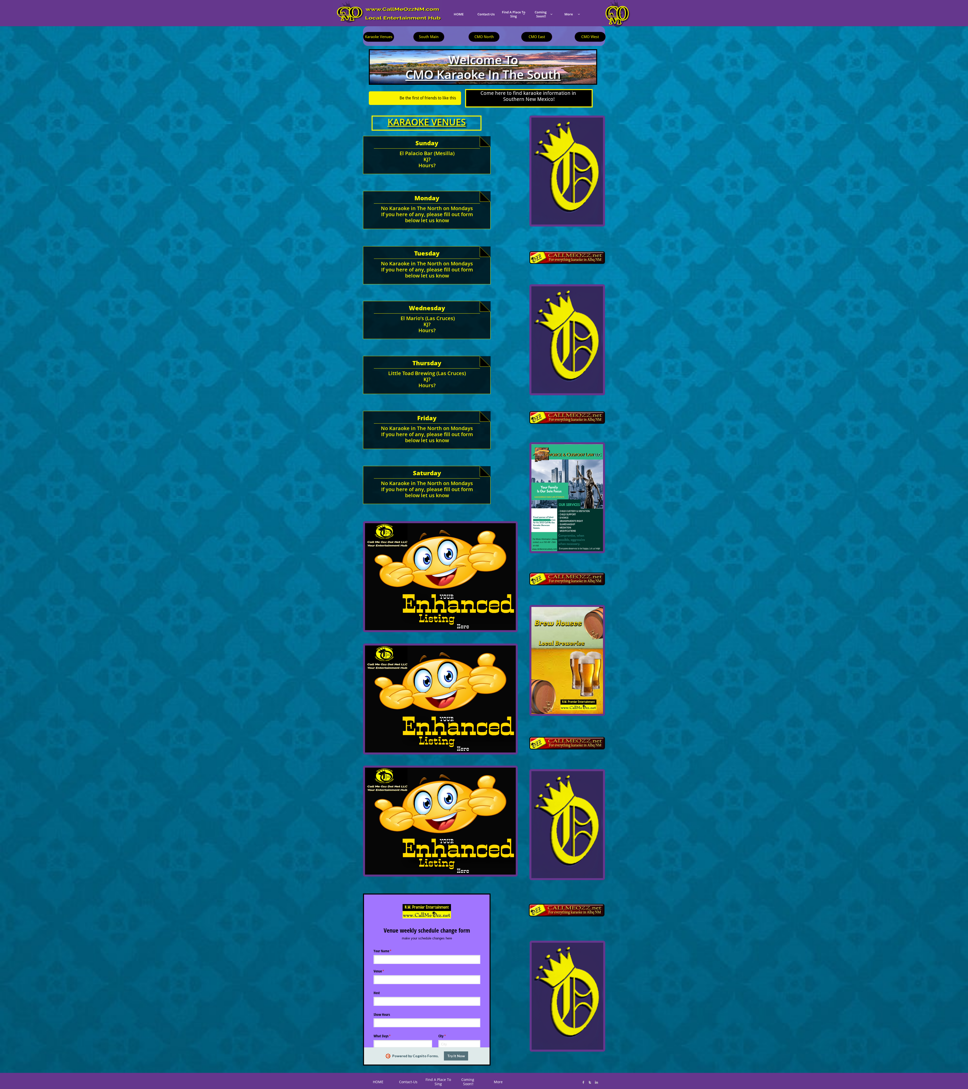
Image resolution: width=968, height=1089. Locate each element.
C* (528, 1080)
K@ (543, 1079)
